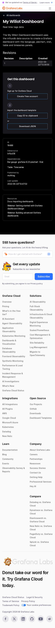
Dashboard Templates (41, 418)
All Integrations (10, 404)
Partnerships (36, 459)
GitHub (33, 409)
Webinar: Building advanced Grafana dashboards (24, 214)
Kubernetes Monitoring (13, 336)
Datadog (6, 431)
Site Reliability (37, 342)
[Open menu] (50, 8)
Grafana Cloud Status (13, 390)
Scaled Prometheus (39, 330)
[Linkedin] (23, 618)
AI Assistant (8, 319)
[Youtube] (40, 618)
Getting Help (36, 477)
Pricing (5, 306)
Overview (7, 302)
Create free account (27, 96)
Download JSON (27, 126)
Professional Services (40, 481)
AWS (4, 413)
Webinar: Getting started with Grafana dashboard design (24, 207)
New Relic (7, 436)
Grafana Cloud (28, 579)
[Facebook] (5, 618)
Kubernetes (8, 427)
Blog (4, 454)
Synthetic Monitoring (12, 361)
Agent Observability (12, 323)
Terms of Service (30, 2)
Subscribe (44, 276)
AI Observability (38, 302)
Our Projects (36, 404)
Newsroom (35, 463)
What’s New (8, 386)
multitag (11, 175)
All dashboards (13, 15)
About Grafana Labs (40, 450)
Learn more (45, 2)
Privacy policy (36, 283)
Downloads (35, 413)
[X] (14, 618)
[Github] (32, 618)
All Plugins (7, 409)
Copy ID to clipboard (27, 115)
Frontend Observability (13, 356)
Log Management (38, 347)
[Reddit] (49, 618)
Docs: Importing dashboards (20, 201)
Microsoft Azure (10, 422)
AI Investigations (10, 381)
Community (7, 459)
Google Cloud (9, 418)
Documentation (10, 450)
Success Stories (38, 468)
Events (5, 463)
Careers (34, 454)
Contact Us (35, 472)
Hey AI (33, 486)
